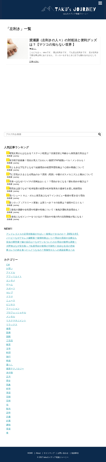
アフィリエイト (14, 276)
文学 (8, 348)
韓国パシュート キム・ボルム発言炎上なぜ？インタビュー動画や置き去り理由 (46, 195)
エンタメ (10, 280)
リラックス (11, 324)
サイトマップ (49, 453)
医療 (8, 332)
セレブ (9, 292)
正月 (8, 377)
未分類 (9, 373)
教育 (8, 344)
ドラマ (9, 296)
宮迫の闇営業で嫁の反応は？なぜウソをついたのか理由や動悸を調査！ (41, 242)
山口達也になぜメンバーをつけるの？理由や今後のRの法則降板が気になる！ (45, 217)
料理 (8, 352)
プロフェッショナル (16, 312)
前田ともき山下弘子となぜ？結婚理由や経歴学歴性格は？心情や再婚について (45, 167)
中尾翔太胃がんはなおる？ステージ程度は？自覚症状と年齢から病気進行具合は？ (48, 153)
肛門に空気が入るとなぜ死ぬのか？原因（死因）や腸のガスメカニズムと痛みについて (50, 174)
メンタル (10, 316)
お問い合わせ (63, 453)
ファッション (12, 308)
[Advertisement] (53, 104)
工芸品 (9, 340)
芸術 (8, 401)
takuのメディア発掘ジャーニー (51, 4)
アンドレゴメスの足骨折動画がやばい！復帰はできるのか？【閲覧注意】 (42, 234)
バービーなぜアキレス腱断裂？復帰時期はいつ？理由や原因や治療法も (41, 238)
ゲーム (9, 284)
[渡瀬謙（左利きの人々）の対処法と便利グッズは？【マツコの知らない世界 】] (17, 48)
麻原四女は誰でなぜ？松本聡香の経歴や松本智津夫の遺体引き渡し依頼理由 (44, 188)
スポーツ (10, 288)
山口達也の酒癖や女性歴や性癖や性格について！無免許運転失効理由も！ (43, 209)
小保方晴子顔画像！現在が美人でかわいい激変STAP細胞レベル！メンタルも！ (46, 160)
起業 (8, 421)
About (38, 453)
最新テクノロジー (15, 369)
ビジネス (10, 304)
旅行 (8, 356)
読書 (8, 417)
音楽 (8, 429)
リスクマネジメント (16, 320)
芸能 (8, 397)
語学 (8, 413)
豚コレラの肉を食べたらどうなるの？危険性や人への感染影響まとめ (40, 250)
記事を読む (34, 62)
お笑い (9, 268)
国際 (8, 336)
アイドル (10, 272)
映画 (8, 360)
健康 (8, 328)
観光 (8, 409)
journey (16, 156)
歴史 (8, 381)
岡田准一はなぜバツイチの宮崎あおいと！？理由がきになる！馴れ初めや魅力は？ (48, 181)
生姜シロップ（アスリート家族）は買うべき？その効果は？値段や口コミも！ (45, 202)
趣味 (8, 425)
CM (8, 265)
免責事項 (75, 453)
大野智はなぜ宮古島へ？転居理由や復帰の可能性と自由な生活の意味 (40, 246)
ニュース (10, 300)
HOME (30, 453)
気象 (8, 385)
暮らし (33, 49)
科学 (8, 389)
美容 (8, 393)
